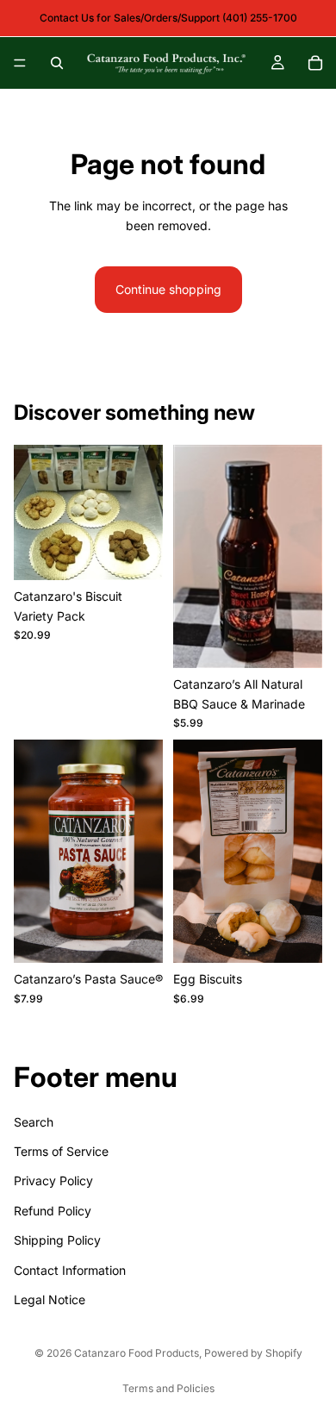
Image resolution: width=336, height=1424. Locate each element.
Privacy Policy (53, 1180)
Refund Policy (52, 1210)
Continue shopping (168, 289)
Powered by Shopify (253, 1352)
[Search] (57, 63)
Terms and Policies (168, 1388)
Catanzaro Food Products (136, 1352)
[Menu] (20, 63)
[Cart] (315, 63)
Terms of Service (61, 1151)
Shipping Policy (57, 1240)
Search (33, 1121)
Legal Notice (49, 1299)
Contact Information (70, 1269)
